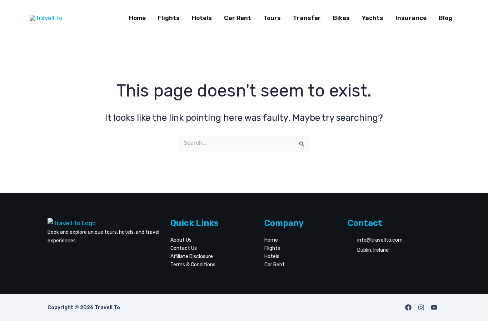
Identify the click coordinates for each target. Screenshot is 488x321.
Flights (169, 17)
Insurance (411, 17)
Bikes (341, 17)
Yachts (372, 17)
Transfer (307, 17)
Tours (272, 17)
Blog (445, 17)
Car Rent (237, 17)
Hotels (202, 17)
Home (137, 17)
